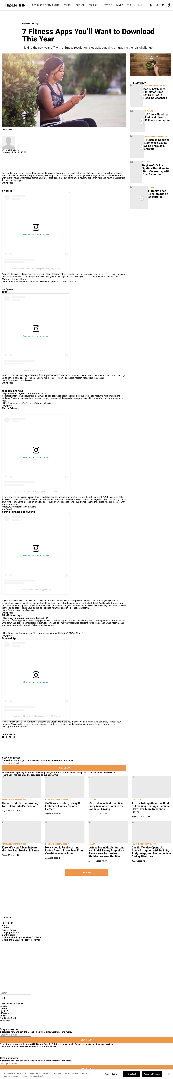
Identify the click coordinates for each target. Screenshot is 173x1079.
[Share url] (5, 169)
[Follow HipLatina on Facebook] (151, 5)
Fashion (4, 1011)
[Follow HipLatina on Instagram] (163, 5)
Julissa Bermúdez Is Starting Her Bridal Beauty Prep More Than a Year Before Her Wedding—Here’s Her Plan (106, 852)
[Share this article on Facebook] (12, 155)
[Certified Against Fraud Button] (11, 942)
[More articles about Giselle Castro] (8, 137)
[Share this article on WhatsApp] (5, 155)
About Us (6, 925)
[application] (150, 64)
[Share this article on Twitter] (18, 155)
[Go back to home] (71, 951)
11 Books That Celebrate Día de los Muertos (158, 194)
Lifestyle (35, 24)
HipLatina (26, 24)
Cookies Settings (111, 1074)
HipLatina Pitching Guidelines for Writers (22, 937)
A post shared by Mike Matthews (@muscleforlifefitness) (36, 716)
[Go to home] (86, 899)
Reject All (131, 1074)
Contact (6, 927)
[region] (86, 1074)
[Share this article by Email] (25, 155)
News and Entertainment (155, 85)
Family (3, 1015)
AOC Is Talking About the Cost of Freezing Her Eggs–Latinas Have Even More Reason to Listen (150, 807)
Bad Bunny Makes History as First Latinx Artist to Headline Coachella (155, 93)
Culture (149, 111)
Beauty (92, 844)
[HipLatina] (15, 5)
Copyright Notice (10, 932)
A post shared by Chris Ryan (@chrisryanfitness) (36, 491)
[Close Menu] (3, 988)
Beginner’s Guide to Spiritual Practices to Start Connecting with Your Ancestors (155, 170)
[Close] (169, 1074)
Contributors (8, 935)
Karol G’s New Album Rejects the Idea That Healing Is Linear (21, 849)
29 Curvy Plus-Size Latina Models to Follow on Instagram (157, 117)
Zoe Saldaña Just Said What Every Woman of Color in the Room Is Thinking (106, 806)
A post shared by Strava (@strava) (36, 590)
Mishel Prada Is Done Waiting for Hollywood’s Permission (20, 804)
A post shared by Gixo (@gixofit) (36, 370)
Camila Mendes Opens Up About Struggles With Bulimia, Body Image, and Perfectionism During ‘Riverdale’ (151, 852)
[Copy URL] (8, 163)
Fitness (11, 737)
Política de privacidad (64, 772)
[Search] (135, 5)
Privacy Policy (9, 930)
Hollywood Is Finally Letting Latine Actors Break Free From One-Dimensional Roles (64, 850)
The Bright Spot (8, 1018)
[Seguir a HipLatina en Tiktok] (169, 5)
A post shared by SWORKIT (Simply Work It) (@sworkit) (36, 269)
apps (4, 737)
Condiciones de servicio (103, 772)
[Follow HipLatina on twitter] (157, 5)
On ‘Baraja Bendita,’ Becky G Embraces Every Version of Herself (62, 806)
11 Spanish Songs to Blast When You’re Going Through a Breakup (156, 144)
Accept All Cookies (152, 1074)
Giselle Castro (13, 150)
